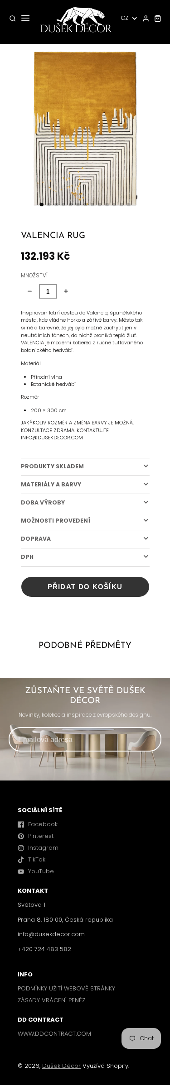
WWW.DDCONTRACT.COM (54, 1033)
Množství (34, 275)
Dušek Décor (61, 1065)
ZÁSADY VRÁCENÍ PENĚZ (51, 1000)
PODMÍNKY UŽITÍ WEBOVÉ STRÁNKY (66, 988)
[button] (42, 204)
